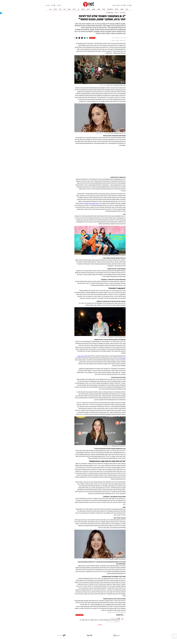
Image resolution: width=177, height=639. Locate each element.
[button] (112, 5)
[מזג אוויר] (118, 5)
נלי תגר (117, 40)
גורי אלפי (113, 40)
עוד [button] (50, 9)
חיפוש (58, 5)
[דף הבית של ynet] (88, 6)
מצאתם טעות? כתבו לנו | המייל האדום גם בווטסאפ (117, 612)
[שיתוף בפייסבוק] (85, 38)
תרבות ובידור (122, 12)
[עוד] (74, 38)
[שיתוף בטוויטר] (82, 38)
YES (120, 40)
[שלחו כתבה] (79, 38)
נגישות (52, 5)
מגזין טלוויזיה (109, 12)
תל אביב (114, 5)
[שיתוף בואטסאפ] (87, 38)
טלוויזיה (116, 12)
